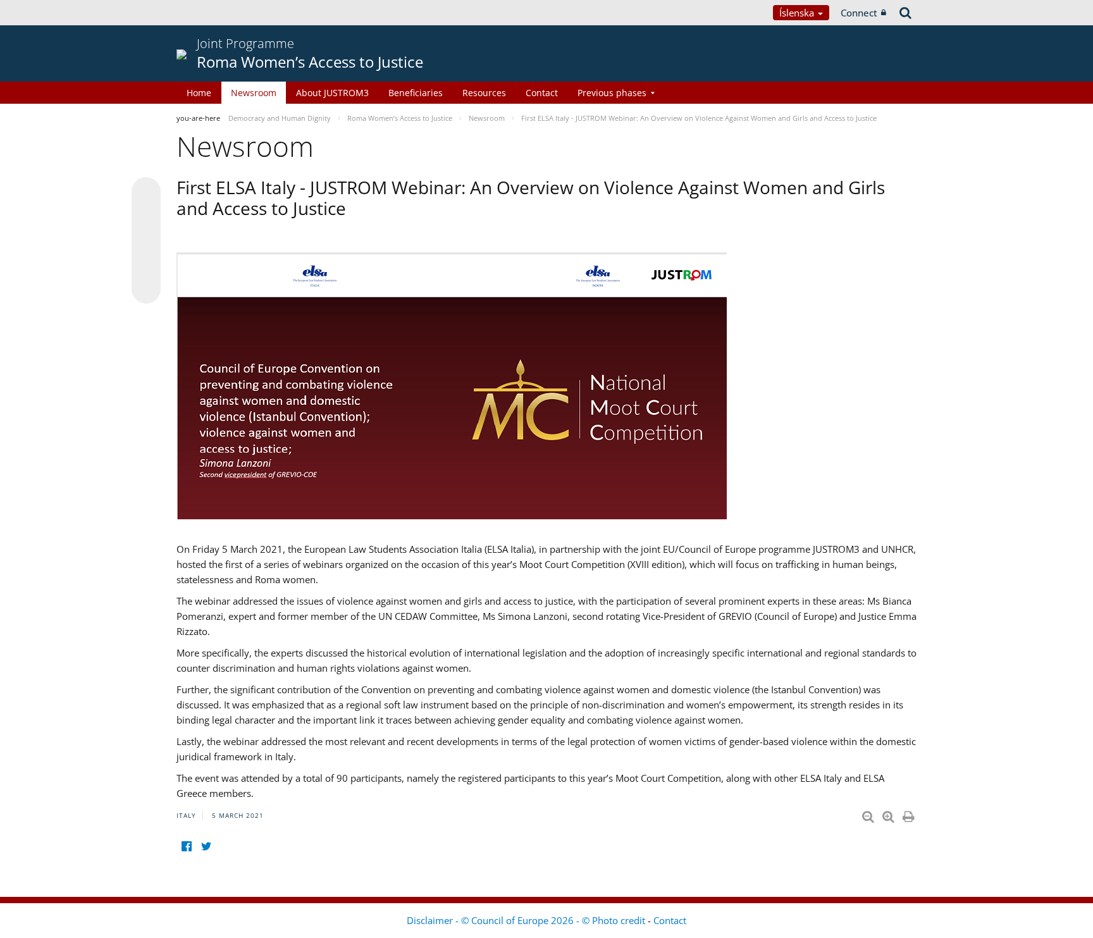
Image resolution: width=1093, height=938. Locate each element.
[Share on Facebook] (146, 240)
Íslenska (798, 12)
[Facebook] (186, 846)
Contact (542, 93)
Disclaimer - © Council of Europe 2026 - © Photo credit (527, 920)
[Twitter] (206, 846)
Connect (859, 12)
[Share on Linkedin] (146, 265)
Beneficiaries (415, 93)
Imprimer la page (910, 814)
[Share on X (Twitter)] (146, 216)
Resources (484, 93)
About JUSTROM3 (332, 93)
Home (199, 93)
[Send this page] (146, 289)
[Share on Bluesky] (146, 192)
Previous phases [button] (611, 93)
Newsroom (253, 93)
